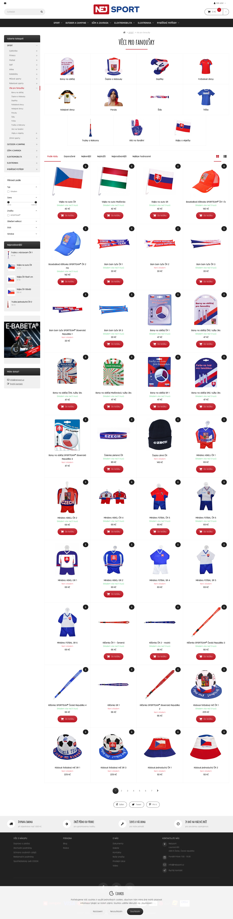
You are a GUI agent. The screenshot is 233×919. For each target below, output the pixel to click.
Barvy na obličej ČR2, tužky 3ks (205, 330)
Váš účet (220, 3)
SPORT (57, 22)
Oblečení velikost (14, 221)
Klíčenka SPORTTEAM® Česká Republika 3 (206, 642)
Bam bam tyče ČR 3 (205, 264)
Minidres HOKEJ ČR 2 (67, 517)
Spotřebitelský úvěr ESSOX (25, 861)
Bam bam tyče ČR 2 (159, 264)
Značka (10, 210)
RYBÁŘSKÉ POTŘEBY (167, 22)
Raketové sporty (16, 83)
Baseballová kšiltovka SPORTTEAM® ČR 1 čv (206, 201)
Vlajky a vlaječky (17, 133)
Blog (65, 843)
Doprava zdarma (25, 822)
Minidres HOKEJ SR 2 (113, 580)
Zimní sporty (14, 138)
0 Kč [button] (217, 12)
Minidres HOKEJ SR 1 (67, 580)
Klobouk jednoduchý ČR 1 (160, 767)
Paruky (14, 113)
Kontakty (117, 852)
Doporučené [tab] (69, 156)
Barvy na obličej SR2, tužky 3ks (205, 392)
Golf (11, 64)
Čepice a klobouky (18, 96)
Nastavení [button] (97, 911)
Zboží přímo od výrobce (84, 822)
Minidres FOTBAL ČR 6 (206, 517)
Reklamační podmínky (23, 856)
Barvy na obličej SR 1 (159, 392)
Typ (8, 187)
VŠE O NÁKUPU (20, 838)
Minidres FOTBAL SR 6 (67, 642)
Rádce (66, 848)
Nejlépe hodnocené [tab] (142, 156)
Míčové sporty (15, 78)
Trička (13, 121)
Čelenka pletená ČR (113, 455)
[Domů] (116, 9)
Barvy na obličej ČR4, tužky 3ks (67, 392)
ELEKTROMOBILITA (123, 22)
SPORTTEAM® (15, 215)
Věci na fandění (17, 129)
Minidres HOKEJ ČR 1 (205, 455)
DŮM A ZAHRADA (100, 22)
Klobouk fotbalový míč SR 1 (67, 767)
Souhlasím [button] (135, 911)
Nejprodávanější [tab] (119, 156)
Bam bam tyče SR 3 (113, 330)
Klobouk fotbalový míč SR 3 (113, 767)
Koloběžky (13, 74)
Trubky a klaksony (18, 125)
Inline (11, 69)
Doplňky (14, 100)
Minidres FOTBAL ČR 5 (160, 517)
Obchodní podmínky (22, 848)
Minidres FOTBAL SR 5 (206, 580)
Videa (115, 865)
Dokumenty (118, 843)
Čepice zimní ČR (159, 455)
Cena (9, 197)
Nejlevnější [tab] (86, 156)
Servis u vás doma (137, 822)
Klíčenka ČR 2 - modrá (159, 642)
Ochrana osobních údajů (24, 852)
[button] (226, 12)
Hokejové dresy (17, 108)
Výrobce (10, 234)
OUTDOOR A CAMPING (76, 22)
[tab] (217, 156)
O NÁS (115, 838)
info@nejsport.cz (17, 379)
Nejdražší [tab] (101, 156)
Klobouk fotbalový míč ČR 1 (206, 705)
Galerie (116, 848)
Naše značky (118, 856)
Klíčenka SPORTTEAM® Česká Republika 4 (67, 705)
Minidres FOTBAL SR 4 (160, 580)
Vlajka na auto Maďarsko (113, 201)
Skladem (14, 191)
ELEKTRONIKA (144, 22)
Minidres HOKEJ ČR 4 (113, 517)
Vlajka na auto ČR (67, 201)
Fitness (12, 55)
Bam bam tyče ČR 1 (113, 264)
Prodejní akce (119, 861)
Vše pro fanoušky (16, 88)
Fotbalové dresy (17, 104)
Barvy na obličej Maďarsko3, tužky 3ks (113, 392)
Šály (13, 117)
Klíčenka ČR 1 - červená (113, 642)
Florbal (12, 60)
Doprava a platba (21, 843)
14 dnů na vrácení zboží (196, 822)
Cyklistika (13, 50)
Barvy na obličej (17, 92)
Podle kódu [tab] (52, 156)
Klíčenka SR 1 (114, 705)
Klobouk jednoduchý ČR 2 (206, 767)
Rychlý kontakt (16, 383)
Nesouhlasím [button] (116, 911)
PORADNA (67, 838)
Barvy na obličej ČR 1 (159, 330)
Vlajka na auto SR (159, 201)
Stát (9, 227)
